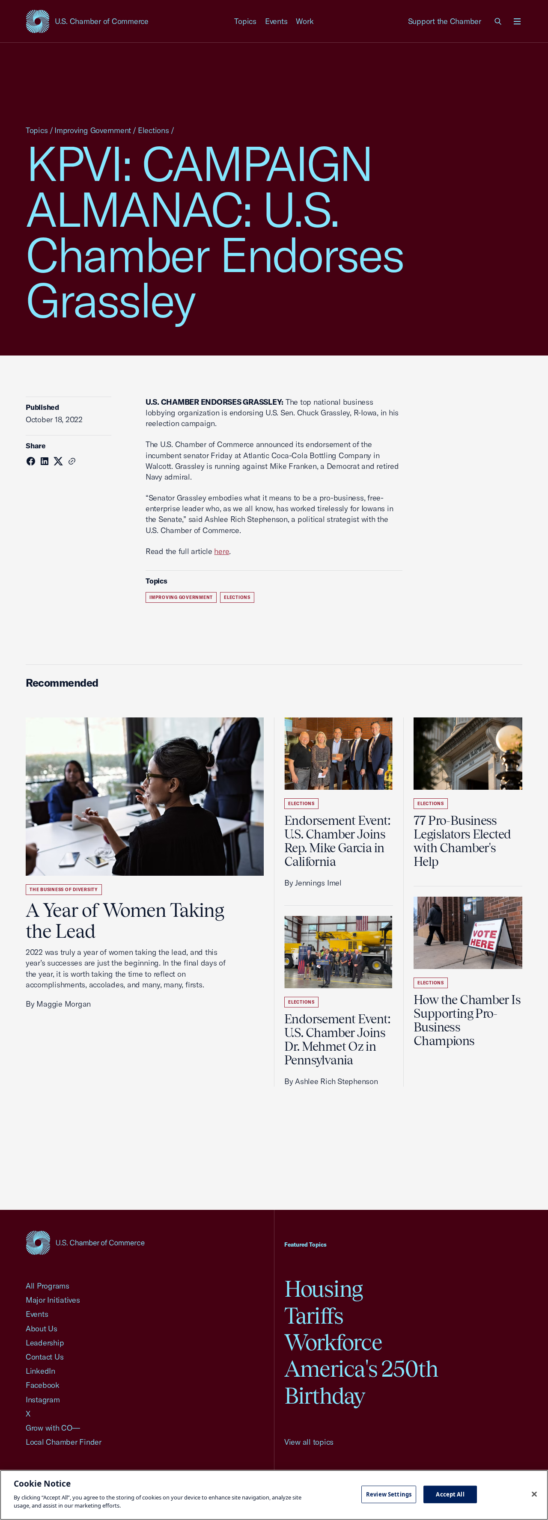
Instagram (43, 1399)
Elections (153, 130)
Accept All (450, 1494)
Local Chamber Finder (63, 1442)
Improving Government (92, 130)
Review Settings (388, 1494)
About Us (41, 1328)
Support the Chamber (444, 21)
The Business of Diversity (64, 889)
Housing (323, 1289)
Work (304, 21)
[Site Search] (498, 21)
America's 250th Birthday (361, 1382)
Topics (245, 21)
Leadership (45, 1343)
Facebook (43, 1385)
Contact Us (44, 1357)
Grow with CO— (53, 1428)
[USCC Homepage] (85, 1242)
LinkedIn (40, 1371)
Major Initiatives (53, 1300)
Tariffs (313, 1316)
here (221, 551)
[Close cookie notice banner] (534, 1493)
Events (276, 21)
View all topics (309, 1442)
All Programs (47, 1286)
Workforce (333, 1342)
